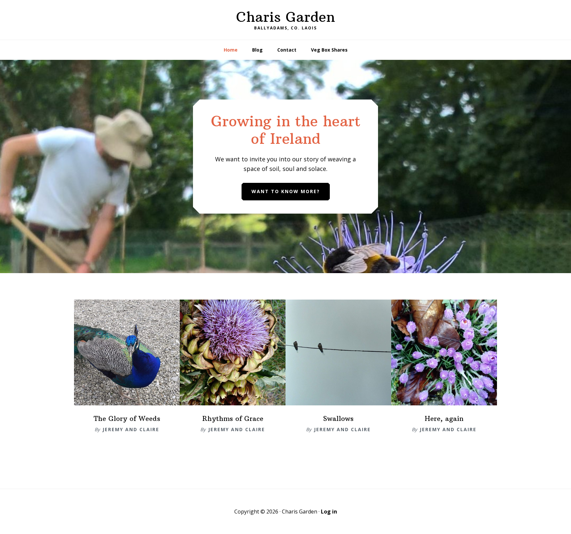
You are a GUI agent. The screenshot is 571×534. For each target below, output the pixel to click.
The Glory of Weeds (127, 418)
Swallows (338, 418)
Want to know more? (285, 191)
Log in (329, 511)
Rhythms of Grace (232, 418)
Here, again (444, 418)
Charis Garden (285, 16)
